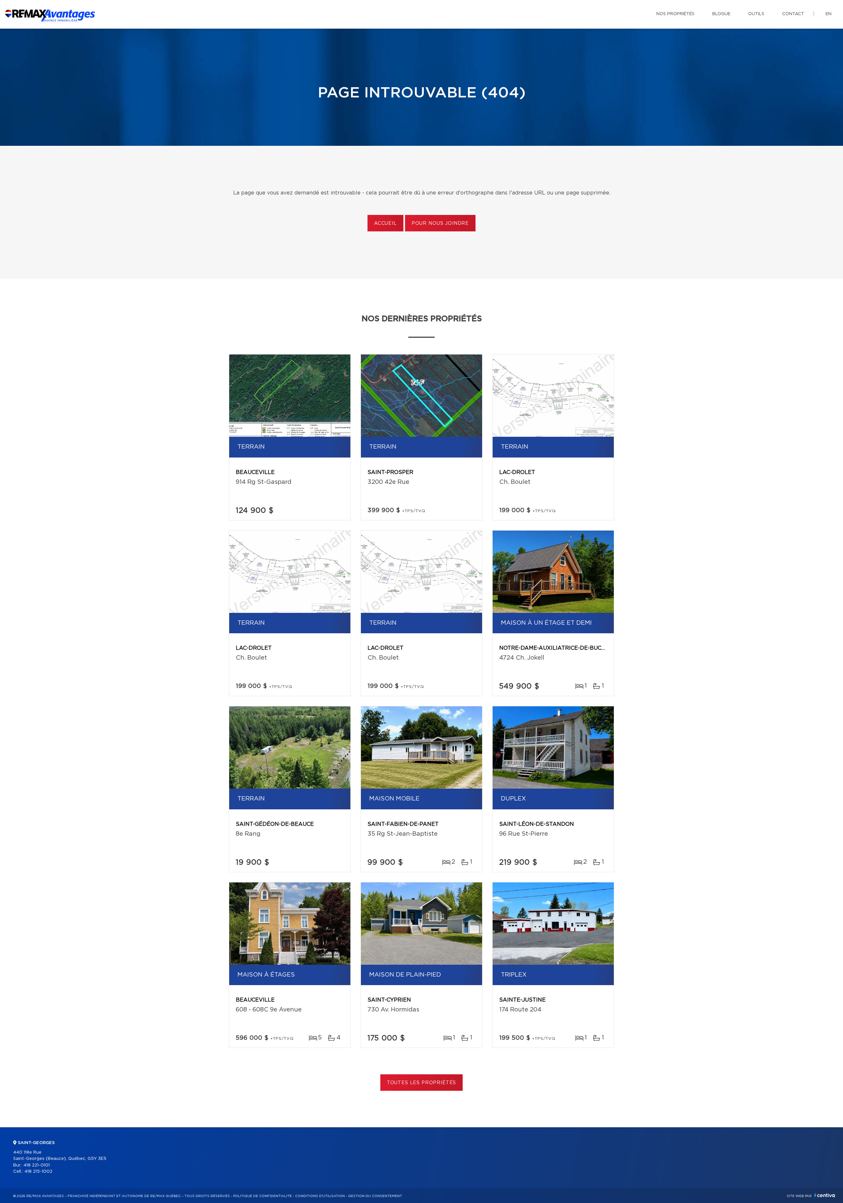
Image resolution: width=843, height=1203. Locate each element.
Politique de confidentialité (262, 1196)
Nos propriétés (675, 14)
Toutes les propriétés (421, 1083)
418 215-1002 (38, 1171)
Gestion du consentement (375, 1196)
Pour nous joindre (440, 223)
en (828, 14)
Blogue (721, 14)
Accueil (385, 223)
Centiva (824, 1195)
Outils (756, 14)
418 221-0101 (36, 1165)
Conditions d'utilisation (320, 1196)
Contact (793, 14)
